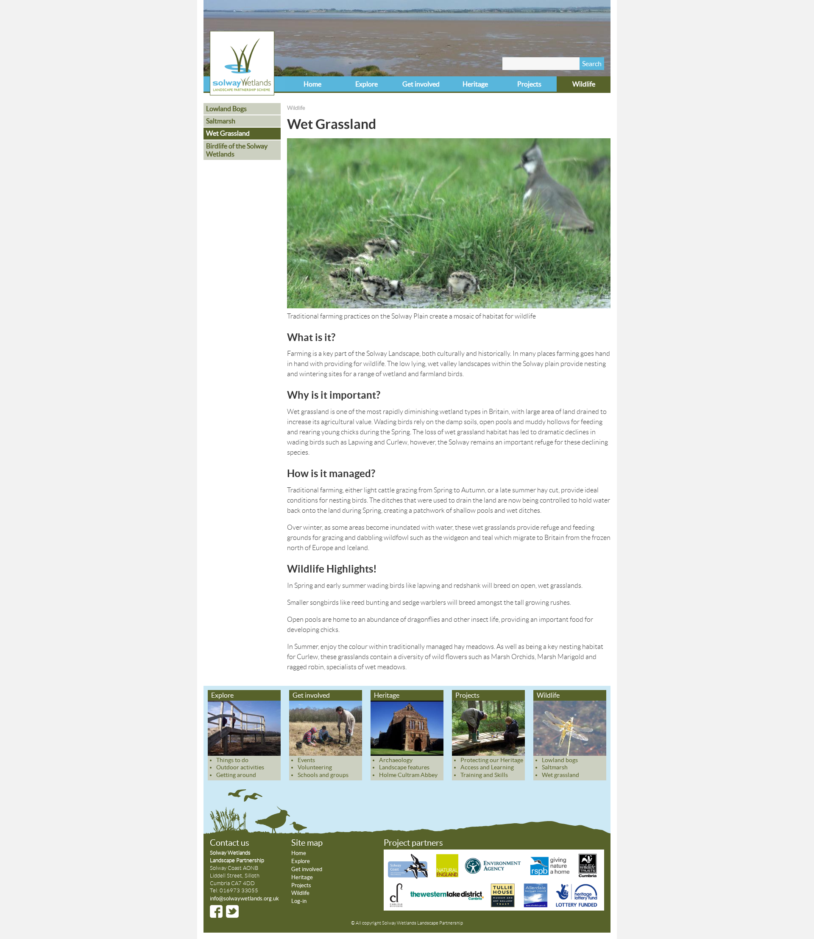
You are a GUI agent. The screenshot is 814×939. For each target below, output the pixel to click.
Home (312, 84)
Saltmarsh (220, 121)
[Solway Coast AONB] (409, 876)
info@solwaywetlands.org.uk (244, 898)
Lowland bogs (560, 760)
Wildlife (583, 84)
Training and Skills (484, 774)
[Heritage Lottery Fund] (576, 905)
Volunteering (315, 767)
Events (306, 760)
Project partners (413, 842)
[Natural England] (447, 876)
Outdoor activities (240, 767)
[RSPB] (550, 876)
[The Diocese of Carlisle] (396, 905)
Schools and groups (323, 774)
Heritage (475, 84)
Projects (529, 84)
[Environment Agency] (494, 876)
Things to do (232, 760)
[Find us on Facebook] (216, 911)
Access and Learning (487, 767)
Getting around (236, 774)
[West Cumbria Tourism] (446, 905)
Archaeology (396, 760)
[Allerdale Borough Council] (535, 905)
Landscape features (404, 767)
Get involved (421, 84)
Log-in (299, 901)
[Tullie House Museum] (503, 905)
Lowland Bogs (226, 108)
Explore (366, 84)
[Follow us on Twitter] (232, 911)
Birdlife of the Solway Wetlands (237, 150)
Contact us (229, 842)
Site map (307, 842)
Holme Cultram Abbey (408, 774)
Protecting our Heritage (491, 760)
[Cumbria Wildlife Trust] (587, 876)
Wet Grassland (228, 133)
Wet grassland (560, 774)
